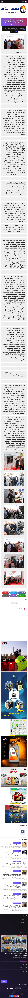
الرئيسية (23, 919)
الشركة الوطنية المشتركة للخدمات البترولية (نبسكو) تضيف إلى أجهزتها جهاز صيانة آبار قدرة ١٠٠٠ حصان (11, 854)
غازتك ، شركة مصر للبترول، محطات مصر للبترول (18, 29)
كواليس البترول (8, 993)
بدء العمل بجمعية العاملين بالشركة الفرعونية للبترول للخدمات (13, 864)
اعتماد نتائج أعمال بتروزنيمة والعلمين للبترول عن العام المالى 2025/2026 (15, 954)
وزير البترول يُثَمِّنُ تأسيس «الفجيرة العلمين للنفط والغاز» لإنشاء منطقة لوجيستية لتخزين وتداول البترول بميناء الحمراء (11, 906)
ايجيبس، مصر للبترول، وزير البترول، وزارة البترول (11, 28)
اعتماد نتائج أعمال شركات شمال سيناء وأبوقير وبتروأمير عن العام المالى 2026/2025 (12, 886)
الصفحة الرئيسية (22, 28)
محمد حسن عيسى (23, 957)
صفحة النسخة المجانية (20, 929)
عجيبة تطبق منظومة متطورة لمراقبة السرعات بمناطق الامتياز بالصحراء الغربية (12, 896)
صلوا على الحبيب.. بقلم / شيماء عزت (13, 845)
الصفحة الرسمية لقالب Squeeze (19, 926)
